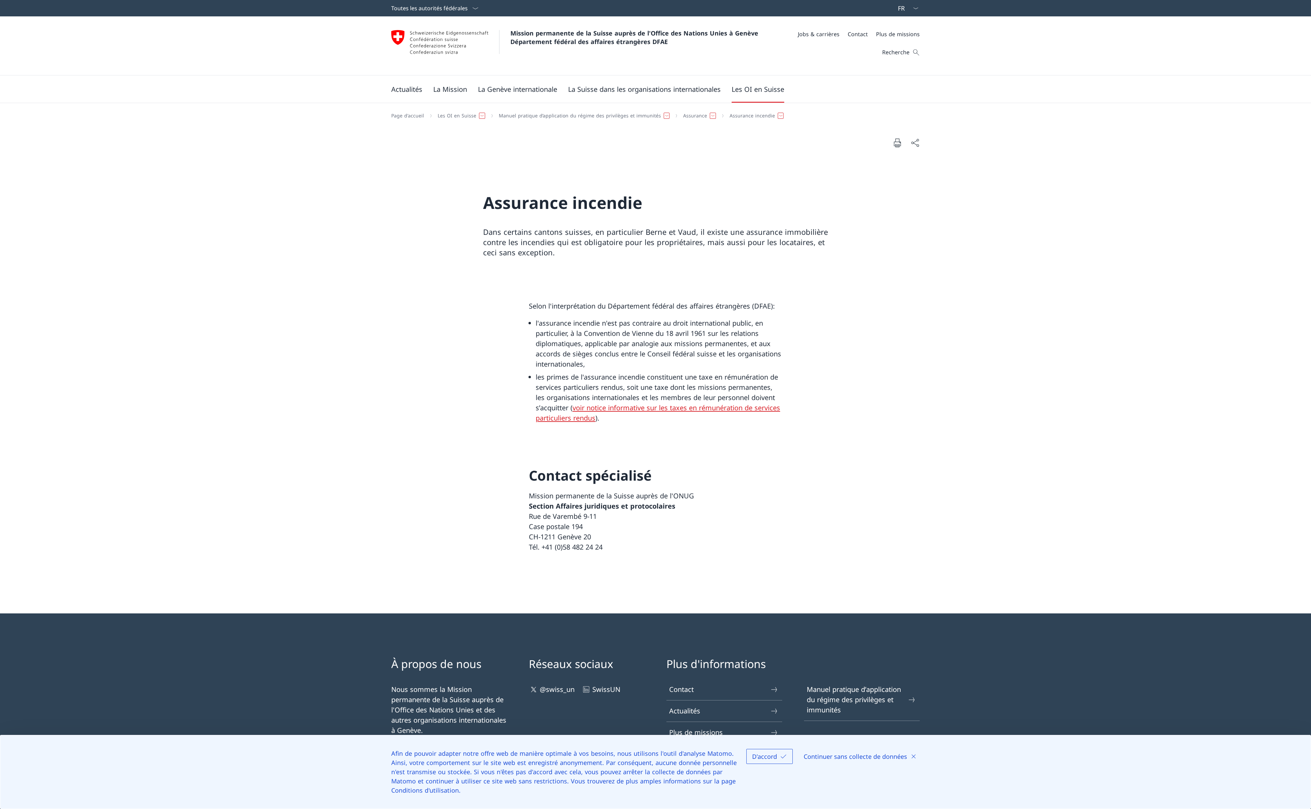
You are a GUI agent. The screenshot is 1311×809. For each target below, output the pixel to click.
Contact (681, 689)
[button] (407, 89)
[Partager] (915, 143)
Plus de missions (696, 732)
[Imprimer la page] (897, 143)
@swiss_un (557, 689)
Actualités (684, 710)
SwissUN (606, 689)
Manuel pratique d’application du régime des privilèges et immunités (854, 699)
